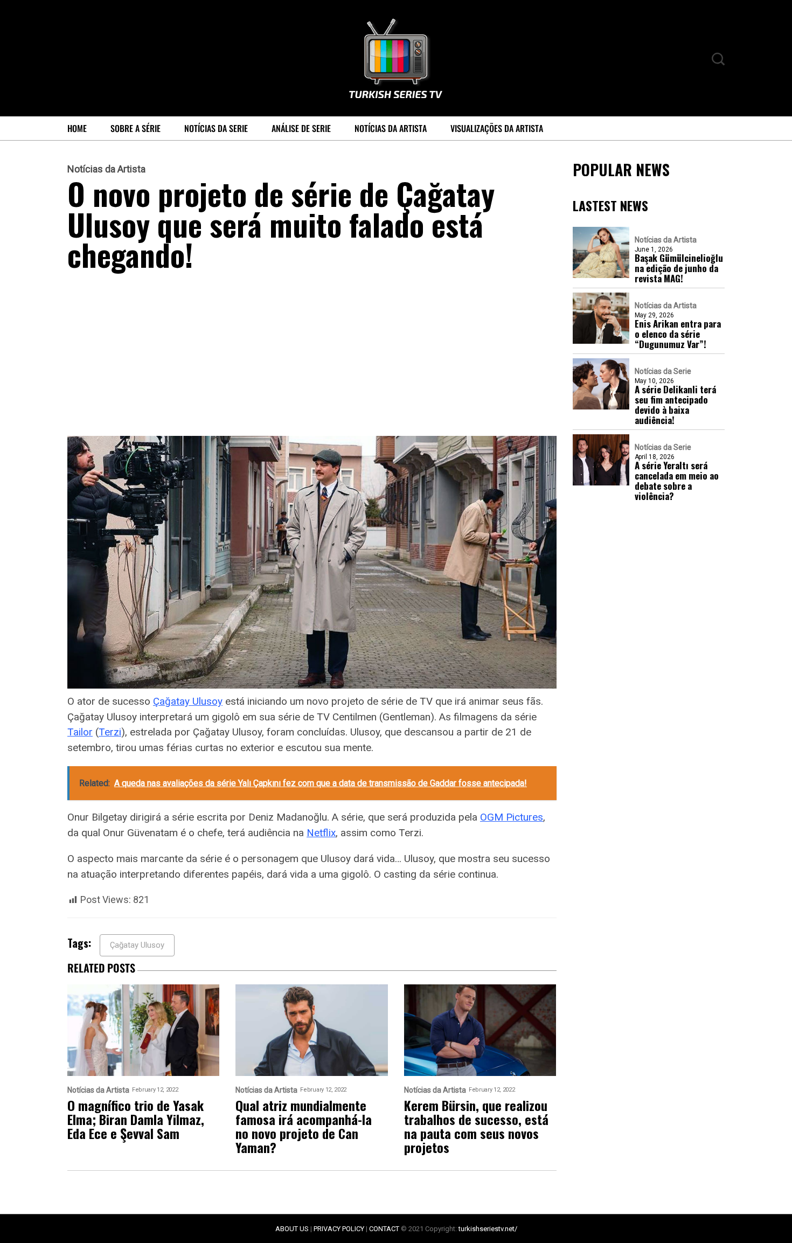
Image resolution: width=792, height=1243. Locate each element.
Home (77, 128)
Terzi (110, 732)
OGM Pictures (511, 817)
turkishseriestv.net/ (487, 1228)
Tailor (80, 732)
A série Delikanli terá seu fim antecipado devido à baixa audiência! (675, 404)
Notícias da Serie (216, 128)
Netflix (321, 833)
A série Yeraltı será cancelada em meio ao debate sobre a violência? (677, 480)
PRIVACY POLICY (339, 1228)
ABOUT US (292, 1228)
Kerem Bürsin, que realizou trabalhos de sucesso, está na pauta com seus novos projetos (476, 1126)
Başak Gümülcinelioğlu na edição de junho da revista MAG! (679, 268)
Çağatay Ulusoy (188, 701)
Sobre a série (135, 128)
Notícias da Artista (391, 128)
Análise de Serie (301, 128)
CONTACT (384, 1228)
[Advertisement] (312, 356)
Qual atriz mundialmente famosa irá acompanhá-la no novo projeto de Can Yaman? (303, 1126)
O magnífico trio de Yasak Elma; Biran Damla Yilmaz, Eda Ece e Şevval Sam (135, 1119)
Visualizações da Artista (496, 128)
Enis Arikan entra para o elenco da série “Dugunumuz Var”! (678, 333)
